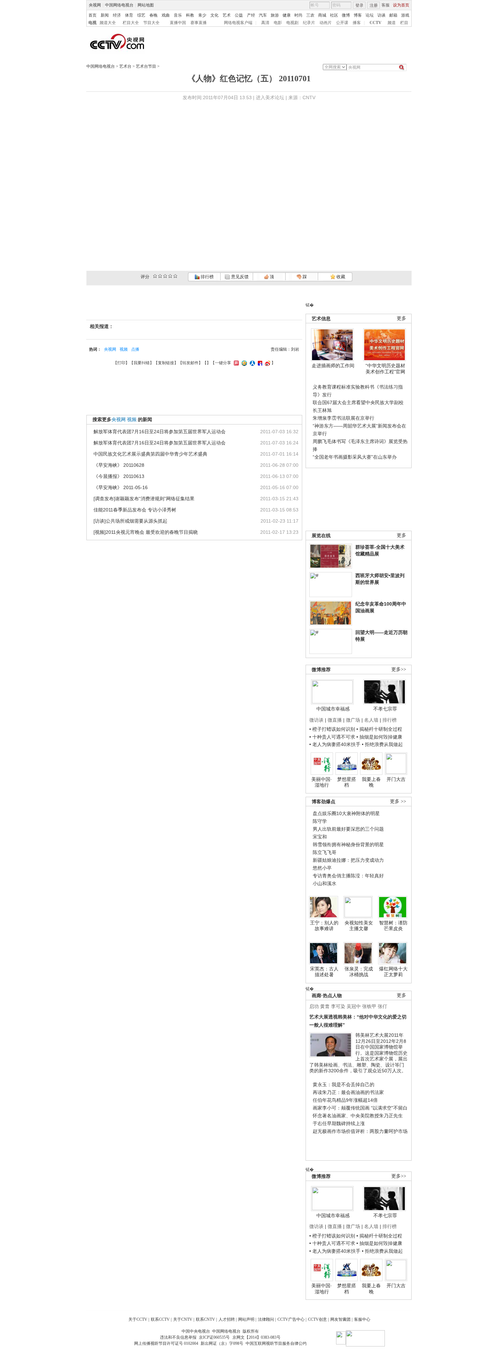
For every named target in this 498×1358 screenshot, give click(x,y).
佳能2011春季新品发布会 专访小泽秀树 (135, 509)
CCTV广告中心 (291, 1319)
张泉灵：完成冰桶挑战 (359, 972)
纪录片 (309, 22)
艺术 (227, 15)
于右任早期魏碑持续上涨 (339, 1123)
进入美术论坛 (270, 97)
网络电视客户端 (238, 22)
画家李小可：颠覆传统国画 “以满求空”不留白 (360, 1108)
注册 (374, 5)
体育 (129, 15)
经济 (117, 15)
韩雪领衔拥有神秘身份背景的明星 (348, 844)
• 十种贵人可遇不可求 (332, 737)
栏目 (404, 22)
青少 (202, 15)
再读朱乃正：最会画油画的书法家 (348, 1092)
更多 (401, 318)
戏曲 (166, 15)
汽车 (263, 15)
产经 (251, 15)
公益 (239, 15)
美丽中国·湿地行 (321, 782)
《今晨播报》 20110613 (119, 476)
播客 (357, 22)
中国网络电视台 (119, 5)
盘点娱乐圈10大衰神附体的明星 (346, 813)
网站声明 (246, 1319)
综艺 (141, 15)
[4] (160, 276)
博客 (358, 15)
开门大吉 (396, 779)
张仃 (382, 1006)
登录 (359, 5)
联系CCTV (160, 1319)
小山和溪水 (324, 883)
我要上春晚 (371, 782)
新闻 (105, 15)
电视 (92, 22)
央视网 (95, 5)
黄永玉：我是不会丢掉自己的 (343, 1084)
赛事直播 (198, 22)
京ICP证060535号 (214, 1337)
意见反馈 (239, 276)
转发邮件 (190, 362)
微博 (346, 15)
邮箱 (393, 15)
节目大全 (151, 22)
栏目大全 (131, 22)
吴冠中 (354, 1006)
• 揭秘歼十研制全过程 (379, 729)
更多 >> (398, 801)
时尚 (298, 15)
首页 (92, 15)
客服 (385, 5)
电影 (278, 22)
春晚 (153, 15)
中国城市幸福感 (333, 708)
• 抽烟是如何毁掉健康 (379, 737)
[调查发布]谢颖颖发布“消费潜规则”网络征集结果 (144, 498)
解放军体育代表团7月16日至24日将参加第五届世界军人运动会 (160, 431)
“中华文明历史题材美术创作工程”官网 (385, 368)
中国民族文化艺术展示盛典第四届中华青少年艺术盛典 (150, 454)
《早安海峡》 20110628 (119, 465)
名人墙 (371, 720)
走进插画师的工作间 (333, 365)
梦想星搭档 (346, 782)
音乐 (178, 15)
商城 (322, 15)
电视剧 (292, 22)
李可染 (338, 1006)
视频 (124, 349)
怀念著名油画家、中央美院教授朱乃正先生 (358, 1115)
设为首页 (401, 5)
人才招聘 (227, 1319)
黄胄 (325, 1006)
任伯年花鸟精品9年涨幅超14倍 (345, 1100)
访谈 (381, 15)
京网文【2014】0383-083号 (256, 1337)
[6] (165, 276)
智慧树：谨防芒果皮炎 (393, 926)
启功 (314, 1006)
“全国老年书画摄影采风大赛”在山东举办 (355, 457)
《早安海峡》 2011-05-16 (121, 487)
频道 (392, 22)
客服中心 (362, 1319)
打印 (121, 362)
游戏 (405, 15)
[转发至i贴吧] (259, 362)
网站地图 (146, 5)
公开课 (342, 22)
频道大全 (108, 22)
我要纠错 (141, 362)
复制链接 (166, 362)
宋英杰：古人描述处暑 (324, 972)
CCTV (375, 22)
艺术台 (125, 66)
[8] (170, 276)
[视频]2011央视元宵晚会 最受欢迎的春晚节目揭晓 (146, 532)
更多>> (398, 669)
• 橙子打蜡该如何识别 (332, 729)
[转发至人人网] (251, 362)
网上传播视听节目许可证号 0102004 (166, 1343)
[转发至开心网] (235, 362)
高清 (265, 22)
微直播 (335, 720)
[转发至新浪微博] (266, 362)
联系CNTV (205, 1319)
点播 (135, 349)
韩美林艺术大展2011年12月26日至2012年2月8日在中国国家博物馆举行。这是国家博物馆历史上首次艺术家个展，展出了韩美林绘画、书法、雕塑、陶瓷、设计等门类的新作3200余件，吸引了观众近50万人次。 (358, 1052)
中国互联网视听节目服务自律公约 (276, 1343)
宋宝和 (320, 836)
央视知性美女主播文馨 (359, 926)
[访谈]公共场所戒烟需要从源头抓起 (130, 521)
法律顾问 (266, 1319)
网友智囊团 (340, 1319)
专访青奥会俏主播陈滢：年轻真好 (348, 875)
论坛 (370, 15)
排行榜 (207, 276)
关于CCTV (137, 1319)
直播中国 (178, 22)
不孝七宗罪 (385, 708)
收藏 (340, 276)
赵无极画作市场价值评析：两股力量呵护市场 (360, 1131)
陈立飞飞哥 (324, 852)
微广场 (353, 720)
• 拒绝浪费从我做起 (382, 744)
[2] (155, 276)
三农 (310, 15)
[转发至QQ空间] (243, 362)
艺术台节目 (146, 66)
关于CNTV (182, 1319)
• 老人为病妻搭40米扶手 (334, 744)
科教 (190, 15)
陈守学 (320, 821)
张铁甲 (369, 1006)
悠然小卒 (322, 868)
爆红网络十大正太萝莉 (393, 972)
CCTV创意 (317, 1319)
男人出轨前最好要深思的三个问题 (348, 829)
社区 (334, 15)
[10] (175, 276)
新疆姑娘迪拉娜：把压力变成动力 (348, 860)
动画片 (325, 22)
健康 (287, 15)
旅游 (275, 15)
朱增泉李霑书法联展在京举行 (343, 418)
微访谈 (316, 720)
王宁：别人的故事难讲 (324, 926)
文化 (214, 15)
